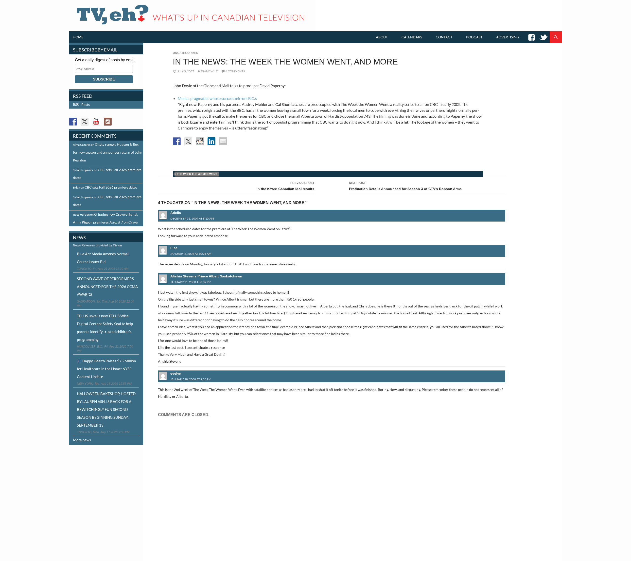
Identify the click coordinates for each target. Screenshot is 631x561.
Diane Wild (209, 71)
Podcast (474, 37)
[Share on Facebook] (177, 141)
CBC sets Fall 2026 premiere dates (111, 187)
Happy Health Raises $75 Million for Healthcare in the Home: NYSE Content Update (106, 369)
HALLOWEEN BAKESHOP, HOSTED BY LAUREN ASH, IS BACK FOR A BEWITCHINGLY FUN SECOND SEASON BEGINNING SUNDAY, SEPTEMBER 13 (106, 409)
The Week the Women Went (197, 174)
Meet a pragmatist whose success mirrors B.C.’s (217, 98)
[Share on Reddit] (200, 141)
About (382, 37)
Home (78, 37)
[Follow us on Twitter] (84, 122)
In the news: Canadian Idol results (285, 186)
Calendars (412, 37)
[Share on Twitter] (188, 141)
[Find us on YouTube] (96, 122)
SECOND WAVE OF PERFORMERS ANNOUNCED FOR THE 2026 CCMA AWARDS (107, 286)
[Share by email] (223, 141)
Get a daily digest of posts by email (105, 60)
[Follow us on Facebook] (73, 122)
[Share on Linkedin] (211, 141)
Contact (444, 37)
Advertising (507, 37)
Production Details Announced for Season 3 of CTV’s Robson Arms (405, 186)
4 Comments (235, 71)
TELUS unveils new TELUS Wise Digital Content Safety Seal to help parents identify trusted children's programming (105, 328)
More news (82, 440)
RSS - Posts (81, 104)
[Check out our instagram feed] (108, 122)
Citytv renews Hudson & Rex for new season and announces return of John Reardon (107, 152)
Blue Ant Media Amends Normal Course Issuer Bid (103, 258)
